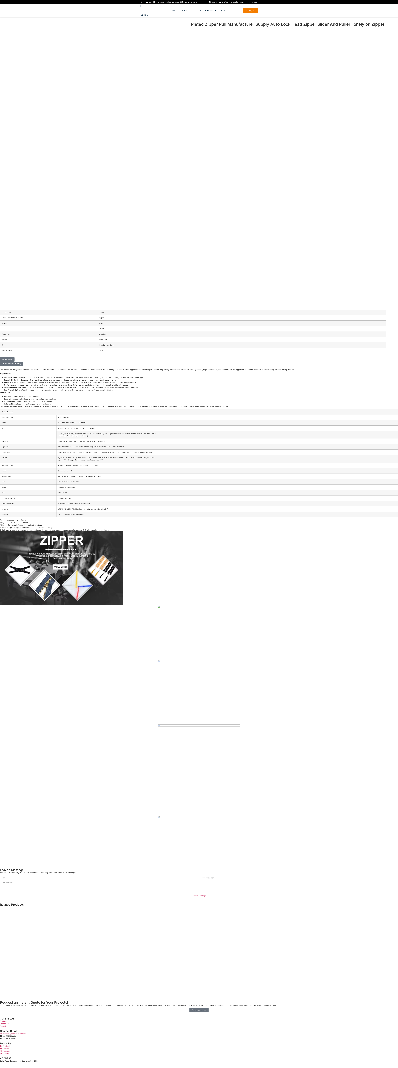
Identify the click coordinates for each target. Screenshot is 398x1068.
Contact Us (211, 11)
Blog (223, 11)
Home (173, 11)
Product (184, 11)
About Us (197, 11)
